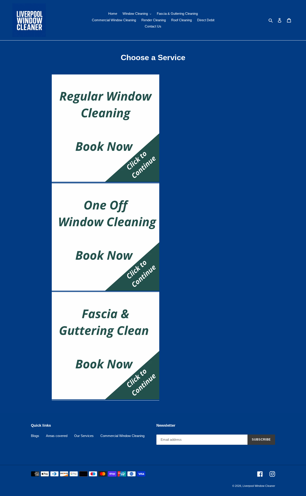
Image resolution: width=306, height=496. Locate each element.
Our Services (84, 436)
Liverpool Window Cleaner (259, 486)
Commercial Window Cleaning (122, 436)
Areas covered (56, 436)
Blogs (35, 436)
